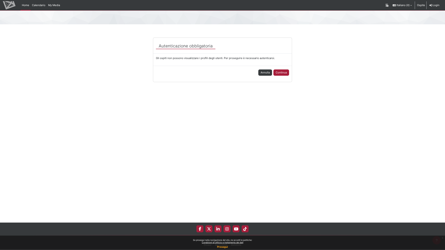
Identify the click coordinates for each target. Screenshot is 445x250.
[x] (209, 229)
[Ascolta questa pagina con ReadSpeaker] (387, 5)
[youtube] (236, 229)
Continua (281, 72)
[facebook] (200, 229)
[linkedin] (218, 229)
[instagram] (227, 229)
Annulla (265, 72)
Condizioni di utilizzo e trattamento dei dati (222, 242)
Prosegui (222, 246)
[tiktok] (245, 229)
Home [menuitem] (25, 5)
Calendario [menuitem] (38, 5)
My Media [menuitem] (54, 5)
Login (435, 5)
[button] (402, 5)
